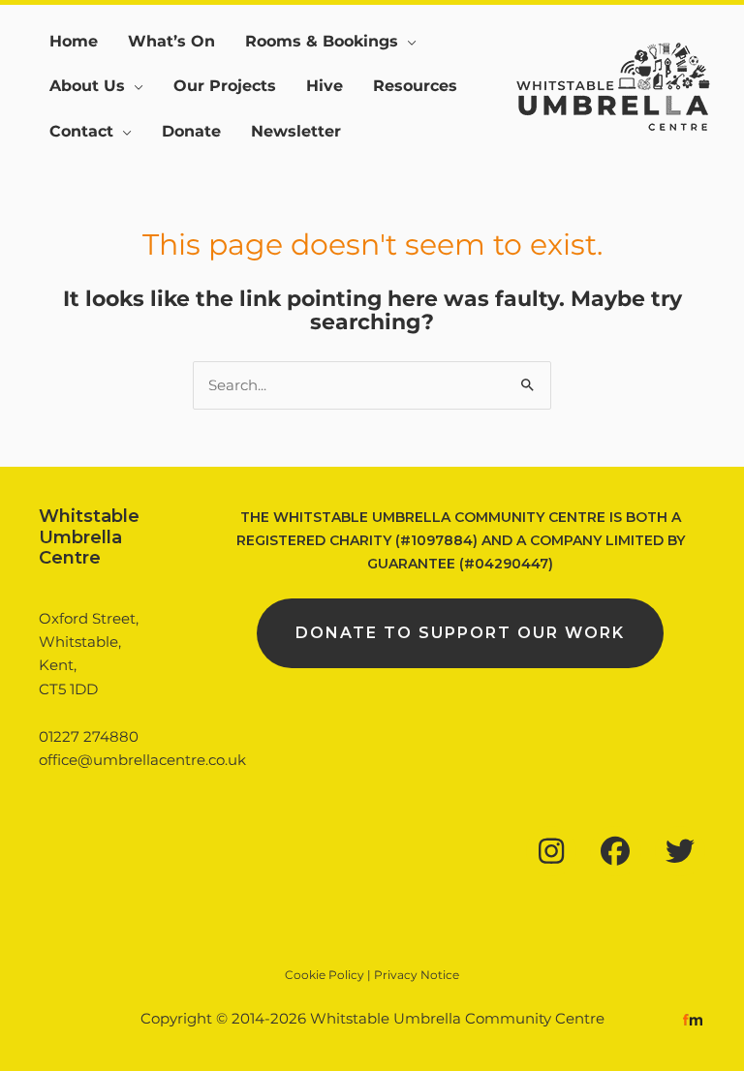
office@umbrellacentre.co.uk (142, 760)
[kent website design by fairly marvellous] (693, 1018)
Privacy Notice (416, 974)
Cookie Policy (324, 974)
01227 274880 (89, 737)
